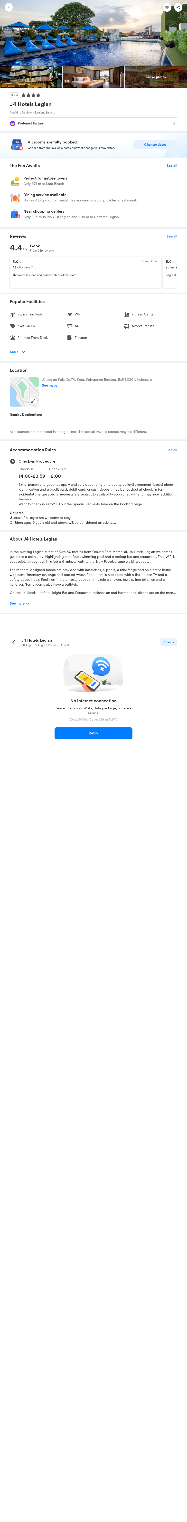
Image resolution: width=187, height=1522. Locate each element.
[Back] (9, 7)
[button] (24, 392)
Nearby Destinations (26, 415)
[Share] (178, 7)
